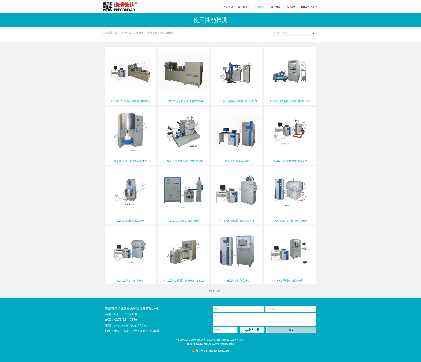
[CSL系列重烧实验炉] (236, 131)
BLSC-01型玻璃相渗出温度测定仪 (184, 161)
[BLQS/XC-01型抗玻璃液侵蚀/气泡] (130, 131)
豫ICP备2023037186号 (199, 343)
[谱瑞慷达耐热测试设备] (120, 6)
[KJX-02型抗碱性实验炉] (130, 251)
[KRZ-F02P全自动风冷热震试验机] (130, 72)
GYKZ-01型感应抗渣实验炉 (184, 220)
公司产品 (259, 6)
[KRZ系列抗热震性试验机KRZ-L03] (236, 72)
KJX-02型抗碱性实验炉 (130, 280)
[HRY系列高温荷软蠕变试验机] (236, 191)
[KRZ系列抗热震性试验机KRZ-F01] (289, 72)
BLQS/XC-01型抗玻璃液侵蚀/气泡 (130, 161)
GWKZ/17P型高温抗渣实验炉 (290, 161)
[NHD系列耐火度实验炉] (289, 251)
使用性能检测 (166, 32)
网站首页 (228, 6)
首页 (117, 32)
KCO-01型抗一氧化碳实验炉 (290, 220)
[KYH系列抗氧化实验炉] (236, 251)
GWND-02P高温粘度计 (130, 220)
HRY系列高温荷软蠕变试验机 (237, 220)
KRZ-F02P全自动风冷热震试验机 (130, 101)
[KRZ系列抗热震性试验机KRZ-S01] (183, 251)
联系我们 (292, 6)
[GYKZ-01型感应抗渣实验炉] (183, 191)
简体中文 (309, 6)
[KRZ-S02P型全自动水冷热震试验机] (183, 72)
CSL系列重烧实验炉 (237, 161)
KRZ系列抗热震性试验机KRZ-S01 (184, 280)
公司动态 (275, 6)
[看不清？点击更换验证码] (252, 330)
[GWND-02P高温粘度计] (130, 191)
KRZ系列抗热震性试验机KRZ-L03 (237, 101)
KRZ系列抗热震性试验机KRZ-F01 (290, 101)
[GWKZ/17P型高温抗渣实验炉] (289, 131)
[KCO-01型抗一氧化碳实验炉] (289, 191)
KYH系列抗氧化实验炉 (236, 280)
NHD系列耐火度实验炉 (290, 280)
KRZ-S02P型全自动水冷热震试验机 (184, 101)
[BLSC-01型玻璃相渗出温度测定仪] (183, 131)
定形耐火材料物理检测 (145, 32)
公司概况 (242, 6)
